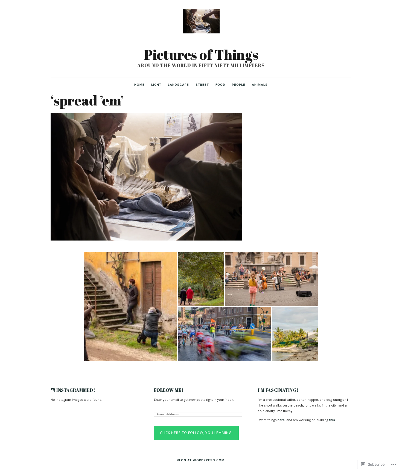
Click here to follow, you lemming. (196, 432)
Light (156, 85)
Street (202, 85)
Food (220, 85)
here (281, 420)
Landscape (178, 85)
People (238, 85)
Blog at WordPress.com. (201, 460)
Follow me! (168, 390)
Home (139, 85)
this (332, 420)
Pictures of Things (201, 54)
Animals (260, 85)
